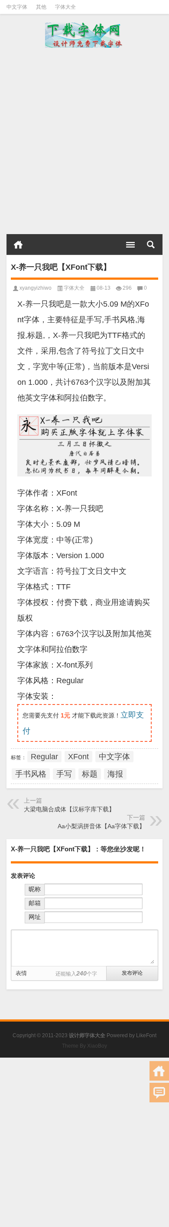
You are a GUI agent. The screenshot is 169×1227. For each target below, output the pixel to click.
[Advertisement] (84, 140)
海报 (115, 774)
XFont (78, 756)
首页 (18, 244)
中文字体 (16, 7)
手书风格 (30, 774)
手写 (64, 774)
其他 (41, 7)
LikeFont (146, 1035)
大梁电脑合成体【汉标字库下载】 (69, 809)
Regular (44, 756)
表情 (21, 973)
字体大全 (65, 7)
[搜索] (150, 244)
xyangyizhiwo (36, 288)
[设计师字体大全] (84, 35)
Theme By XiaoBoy (84, 1046)
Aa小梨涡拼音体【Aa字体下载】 (101, 826)
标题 (90, 774)
